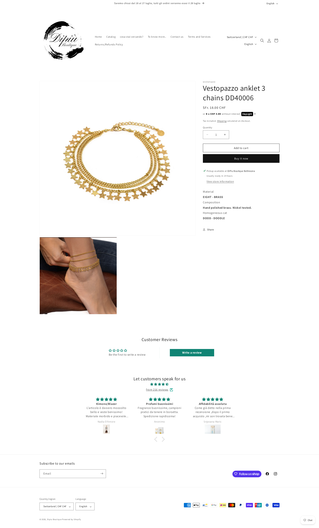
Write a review (192, 353)
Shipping (222, 120)
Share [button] (210, 229)
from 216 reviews (157, 390)
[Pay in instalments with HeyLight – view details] (255, 114)
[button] (262, 41)
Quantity (207, 127)
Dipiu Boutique (54, 519)
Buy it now (241, 158)
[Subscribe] (102, 473)
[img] (159, 384)
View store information (220, 181)
